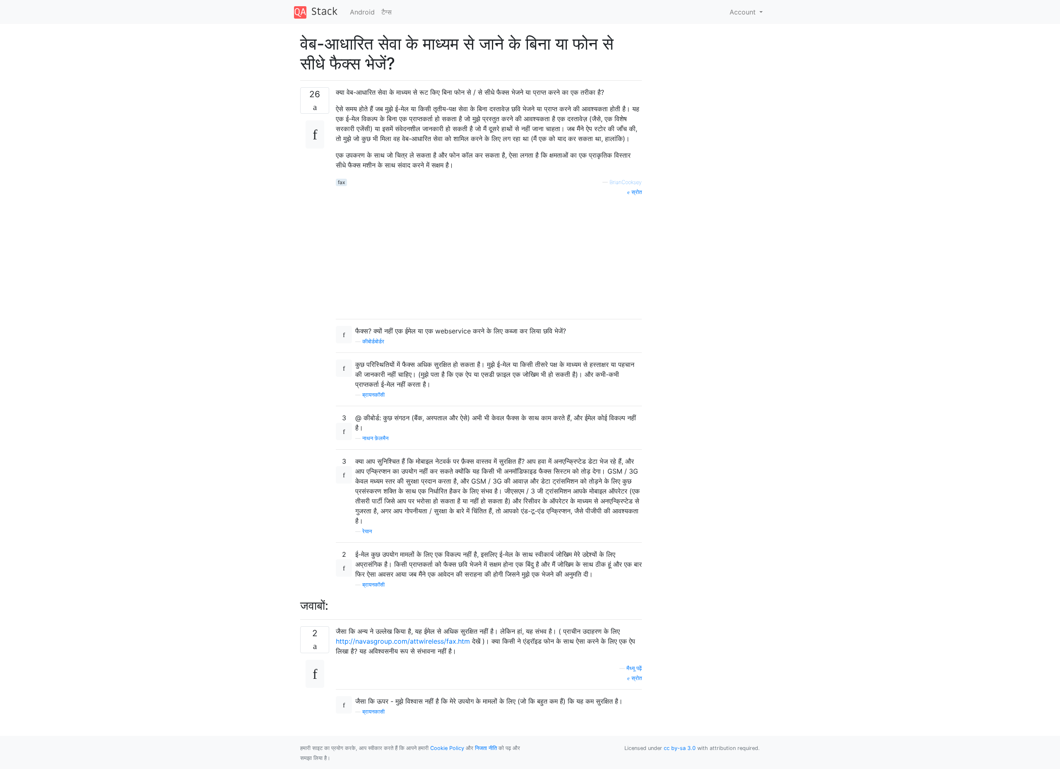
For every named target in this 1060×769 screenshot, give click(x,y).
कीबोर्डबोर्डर (373, 341)
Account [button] (744, 12)
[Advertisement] (489, 254)
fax (341, 182)
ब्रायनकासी (373, 712)
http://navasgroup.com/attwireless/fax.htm (403, 641)
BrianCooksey (626, 182)
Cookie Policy (447, 748)
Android (362, 12)
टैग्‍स (386, 12)
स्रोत (636, 192)
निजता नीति (486, 748)
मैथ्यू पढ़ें (634, 668)
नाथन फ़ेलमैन (375, 438)
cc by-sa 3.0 (680, 748)
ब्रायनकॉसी (373, 395)
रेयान (367, 531)
